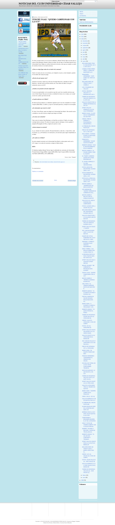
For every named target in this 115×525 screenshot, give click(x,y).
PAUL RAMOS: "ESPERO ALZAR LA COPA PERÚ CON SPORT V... (88, 135)
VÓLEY (81, 13)
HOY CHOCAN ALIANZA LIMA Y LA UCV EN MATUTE (88, 232)
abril (84, 59)
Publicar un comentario (37, 171)
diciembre (85, 41)
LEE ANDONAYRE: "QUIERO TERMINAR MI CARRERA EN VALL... (89, 191)
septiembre (85, 47)
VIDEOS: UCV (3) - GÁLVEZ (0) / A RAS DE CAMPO (88, 456)
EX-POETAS (83, 15)
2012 (82, 34)
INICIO (81, 11)
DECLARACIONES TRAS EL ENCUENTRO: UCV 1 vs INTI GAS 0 (89, 65)
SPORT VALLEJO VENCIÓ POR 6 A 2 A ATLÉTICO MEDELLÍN (89, 443)
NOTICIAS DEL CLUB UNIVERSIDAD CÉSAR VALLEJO (50, 3)
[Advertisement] (52, 175)
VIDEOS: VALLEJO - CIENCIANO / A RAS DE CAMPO (89, 322)
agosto (84, 50)
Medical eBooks (56, 522)
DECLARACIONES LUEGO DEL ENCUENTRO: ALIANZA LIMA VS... (89, 211)
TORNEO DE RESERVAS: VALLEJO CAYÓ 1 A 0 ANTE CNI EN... (88, 377)
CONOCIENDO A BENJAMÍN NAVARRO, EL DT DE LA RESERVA (89, 419)
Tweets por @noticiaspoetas (86, 22)
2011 (82, 36)
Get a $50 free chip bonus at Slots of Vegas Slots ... (23, 74)
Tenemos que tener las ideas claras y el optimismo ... (23, 67)
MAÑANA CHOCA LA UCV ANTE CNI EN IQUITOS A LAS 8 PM (88, 413)
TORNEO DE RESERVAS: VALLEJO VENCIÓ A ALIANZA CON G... (88, 222)
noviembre (85, 43)
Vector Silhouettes (68, 522)
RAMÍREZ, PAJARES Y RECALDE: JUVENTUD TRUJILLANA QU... (88, 430)
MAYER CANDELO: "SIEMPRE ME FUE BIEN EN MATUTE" (87, 185)
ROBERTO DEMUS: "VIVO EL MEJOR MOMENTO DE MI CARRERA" (89, 146)
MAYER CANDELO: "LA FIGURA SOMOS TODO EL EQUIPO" (88, 152)
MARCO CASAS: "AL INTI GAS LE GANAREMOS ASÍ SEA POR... (88, 115)
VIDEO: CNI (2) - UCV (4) (88, 396)
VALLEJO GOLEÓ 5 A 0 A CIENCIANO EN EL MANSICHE (88, 337)
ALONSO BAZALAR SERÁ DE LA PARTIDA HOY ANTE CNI (88, 408)
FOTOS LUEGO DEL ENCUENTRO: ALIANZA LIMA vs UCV (88, 169)
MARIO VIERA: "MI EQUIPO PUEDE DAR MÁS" (88, 352)
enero (84, 477)
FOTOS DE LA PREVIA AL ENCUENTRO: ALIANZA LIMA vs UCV (88, 180)
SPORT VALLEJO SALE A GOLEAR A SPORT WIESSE (88, 261)
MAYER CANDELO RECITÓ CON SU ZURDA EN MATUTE (88, 196)
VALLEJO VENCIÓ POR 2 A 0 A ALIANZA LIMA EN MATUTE (88, 217)
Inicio (55, 180)
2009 (82, 480)
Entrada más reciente (38, 180)
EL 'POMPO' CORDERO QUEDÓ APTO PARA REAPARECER (88, 157)
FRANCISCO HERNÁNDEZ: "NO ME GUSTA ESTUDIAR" (88, 141)
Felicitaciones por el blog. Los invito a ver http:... (23, 50)
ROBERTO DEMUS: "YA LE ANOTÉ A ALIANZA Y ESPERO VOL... (89, 292)
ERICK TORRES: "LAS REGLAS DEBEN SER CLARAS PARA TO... (88, 250)
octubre (84, 45)
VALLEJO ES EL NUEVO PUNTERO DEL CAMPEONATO (88, 202)
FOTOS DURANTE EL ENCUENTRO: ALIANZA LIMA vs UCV (88, 174)
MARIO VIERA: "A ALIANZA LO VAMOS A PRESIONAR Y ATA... (88, 305)
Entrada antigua (72, 180)
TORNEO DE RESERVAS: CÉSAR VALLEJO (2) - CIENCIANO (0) (88, 316)
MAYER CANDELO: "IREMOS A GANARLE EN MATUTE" (88, 280)
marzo (84, 61)
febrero (84, 475)
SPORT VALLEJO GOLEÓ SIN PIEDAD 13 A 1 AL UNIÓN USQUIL (88, 331)
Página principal (55, 1)
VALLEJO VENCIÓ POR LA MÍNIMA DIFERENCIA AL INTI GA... (89, 104)
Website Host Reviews (48, 522)
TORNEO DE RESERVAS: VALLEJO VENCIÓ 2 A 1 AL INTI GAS (89, 98)
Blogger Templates (76, 521)
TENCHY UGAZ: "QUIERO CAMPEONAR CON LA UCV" (53, 20)
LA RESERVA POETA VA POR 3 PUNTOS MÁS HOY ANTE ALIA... (88, 256)
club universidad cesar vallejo (46, 161)
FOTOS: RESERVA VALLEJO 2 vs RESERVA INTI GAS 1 (88, 93)
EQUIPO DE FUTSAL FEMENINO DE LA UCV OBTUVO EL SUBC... (88, 237)
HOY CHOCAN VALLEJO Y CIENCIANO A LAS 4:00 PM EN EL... (89, 342)
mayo (84, 56)
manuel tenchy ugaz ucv (59, 161)
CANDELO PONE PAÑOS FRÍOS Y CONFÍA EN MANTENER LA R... (88, 70)
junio (84, 54)
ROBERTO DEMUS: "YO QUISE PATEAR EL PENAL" (88, 311)
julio (84, 52)
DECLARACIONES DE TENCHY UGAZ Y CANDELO (87, 83)
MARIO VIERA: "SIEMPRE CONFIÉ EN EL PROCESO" (89, 392)
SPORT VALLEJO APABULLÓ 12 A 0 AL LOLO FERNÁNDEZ (88, 109)
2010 (82, 39)
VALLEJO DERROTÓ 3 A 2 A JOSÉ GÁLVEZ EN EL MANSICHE (89, 465)
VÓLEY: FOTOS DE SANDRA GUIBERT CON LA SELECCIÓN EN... (89, 425)
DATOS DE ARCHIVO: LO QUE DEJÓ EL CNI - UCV (88, 372)
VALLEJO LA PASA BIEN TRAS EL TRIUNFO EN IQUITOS (88, 387)
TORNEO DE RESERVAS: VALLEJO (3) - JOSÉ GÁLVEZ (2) (88, 471)
